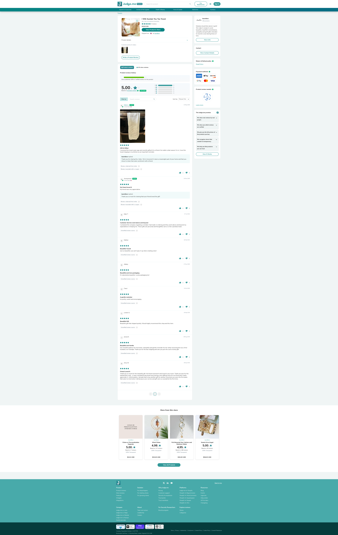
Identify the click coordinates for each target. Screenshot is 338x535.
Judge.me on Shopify (186, 490)
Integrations (119, 500)
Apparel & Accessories (125, 9)
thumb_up (180, 173)
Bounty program (163, 510)
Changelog (204, 503)
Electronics (195, 9)
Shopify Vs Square (185, 500)
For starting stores (142, 493)
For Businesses (201, 4)
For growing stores (143, 495)
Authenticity (183, 530)
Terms (172, 530)
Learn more (199, 105)
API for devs (204, 500)
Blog (202, 490)
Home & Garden (177, 9)
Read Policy (199, 64)
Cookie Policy (206, 530)
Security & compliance (165, 495)
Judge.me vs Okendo (122, 515)
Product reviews (121, 490)
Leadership (140, 513)
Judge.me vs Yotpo (122, 513)
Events (203, 493)
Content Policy (198, 530)
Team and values (142, 510)
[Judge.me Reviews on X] (164, 483)
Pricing (160, 490)
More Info (207, 40)
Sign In (217, 4)
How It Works (207, 154)
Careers (139, 515)
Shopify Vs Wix (184, 503)
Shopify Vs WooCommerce (188, 495)
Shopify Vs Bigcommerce (187, 493)
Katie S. (126, 105)
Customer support (164, 493)
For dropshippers (142, 490)
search (190, 4)
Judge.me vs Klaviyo (122, 518)
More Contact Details (207, 53)
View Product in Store (153, 30)
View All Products (169, 465)
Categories (183, 513)
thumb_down (187, 173)
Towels (120, 13)
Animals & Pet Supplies (142, 9)
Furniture (212, 9)
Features (118, 495)
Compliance (190, 530)
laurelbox (157, 33)
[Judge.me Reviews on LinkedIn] (168, 483)
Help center (204, 498)
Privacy (177, 530)
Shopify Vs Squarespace (187, 498)
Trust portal (162, 498)
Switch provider (121, 520)
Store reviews (120, 493)
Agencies (203, 495)
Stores (182, 510)
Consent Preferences (217, 530)
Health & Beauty (160, 9)
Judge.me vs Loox (121, 510)
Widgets (119, 498)
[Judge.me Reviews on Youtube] (171, 483)
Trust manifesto (163, 500)
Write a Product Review (131, 57)
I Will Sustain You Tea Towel (154, 19)
